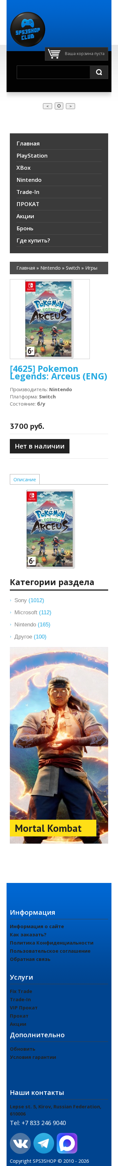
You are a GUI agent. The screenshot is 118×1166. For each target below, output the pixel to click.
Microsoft (32, 612)
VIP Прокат (24, 1007)
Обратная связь (30, 959)
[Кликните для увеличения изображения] (49, 319)
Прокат (19, 1015)
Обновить (22, 1048)
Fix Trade (21, 991)
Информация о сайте (37, 926)
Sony (29, 600)
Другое (30, 636)
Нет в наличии (40, 446)
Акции (18, 1024)
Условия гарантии (33, 1057)
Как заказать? (28, 934)
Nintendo (32, 624)
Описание (24, 479)
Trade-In (20, 999)
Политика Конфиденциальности (51, 942)
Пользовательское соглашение (50, 950)
